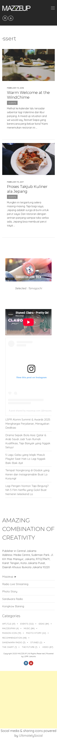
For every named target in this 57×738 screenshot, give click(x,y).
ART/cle (8, 623)
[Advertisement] (28, 699)
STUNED (36, 642)
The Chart (9, 647)
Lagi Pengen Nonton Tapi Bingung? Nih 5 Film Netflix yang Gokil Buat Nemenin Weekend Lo (26, 490)
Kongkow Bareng (13, 606)
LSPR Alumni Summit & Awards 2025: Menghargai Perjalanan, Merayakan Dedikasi (28, 423)
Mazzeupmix (10, 628)
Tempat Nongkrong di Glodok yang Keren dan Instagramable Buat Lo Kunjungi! (27, 474)
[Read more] (28, 133)
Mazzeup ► (9, 576)
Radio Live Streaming (15, 584)
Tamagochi (35, 288)
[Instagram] (5, 18)
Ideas (44, 623)
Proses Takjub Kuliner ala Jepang (27, 189)
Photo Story (9, 591)
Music (29, 628)
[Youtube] (10, 18)
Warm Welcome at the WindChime (28, 95)
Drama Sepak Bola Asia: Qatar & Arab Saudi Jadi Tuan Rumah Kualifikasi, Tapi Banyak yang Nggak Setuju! (27, 441)
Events (12, 103)
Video (47, 647)
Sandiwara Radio (12, 599)
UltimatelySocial (31, 736)
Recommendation (14, 637)
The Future (29, 647)
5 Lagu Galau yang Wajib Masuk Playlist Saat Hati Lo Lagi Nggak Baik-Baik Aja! (25, 459)
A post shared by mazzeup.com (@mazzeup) (31, 410)
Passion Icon (11, 633)
